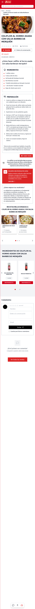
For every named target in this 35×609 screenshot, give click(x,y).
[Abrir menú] (2, 2)
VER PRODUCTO (8, 282)
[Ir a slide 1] (15, 289)
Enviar (19, 327)
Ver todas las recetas (17, 359)
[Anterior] (2, 273)
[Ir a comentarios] (13, 605)
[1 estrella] (10, 305)
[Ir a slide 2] (20, 289)
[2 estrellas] (12, 305)
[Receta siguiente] (32, 241)
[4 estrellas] (15, 305)
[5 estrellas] (17, 305)
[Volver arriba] (17, 605)
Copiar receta (27, 156)
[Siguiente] (33, 273)
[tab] (15, 240)
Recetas (8, 10)
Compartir (6, 54)
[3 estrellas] (14, 305)
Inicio (2, 10)
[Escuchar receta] (21, 605)
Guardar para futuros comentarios (20, 331)
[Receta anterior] (2, 241)
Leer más (11, 181)
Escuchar (7, 50)
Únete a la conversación (23, 50)
